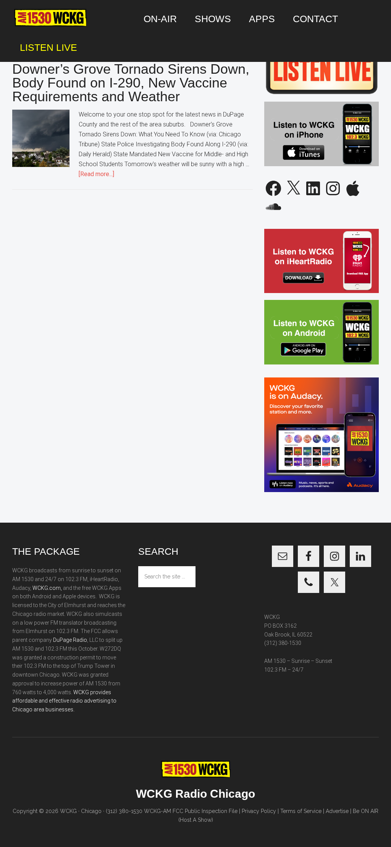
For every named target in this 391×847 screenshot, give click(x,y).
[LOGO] (50, 18)
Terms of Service (301, 811)
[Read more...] (96, 174)
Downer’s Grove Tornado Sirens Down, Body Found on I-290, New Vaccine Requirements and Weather (130, 82)
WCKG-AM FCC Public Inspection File (191, 811)
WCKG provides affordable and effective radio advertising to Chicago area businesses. (64, 701)
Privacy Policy (259, 811)
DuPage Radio (70, 640)
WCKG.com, (47, 588)
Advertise (337, 811)
